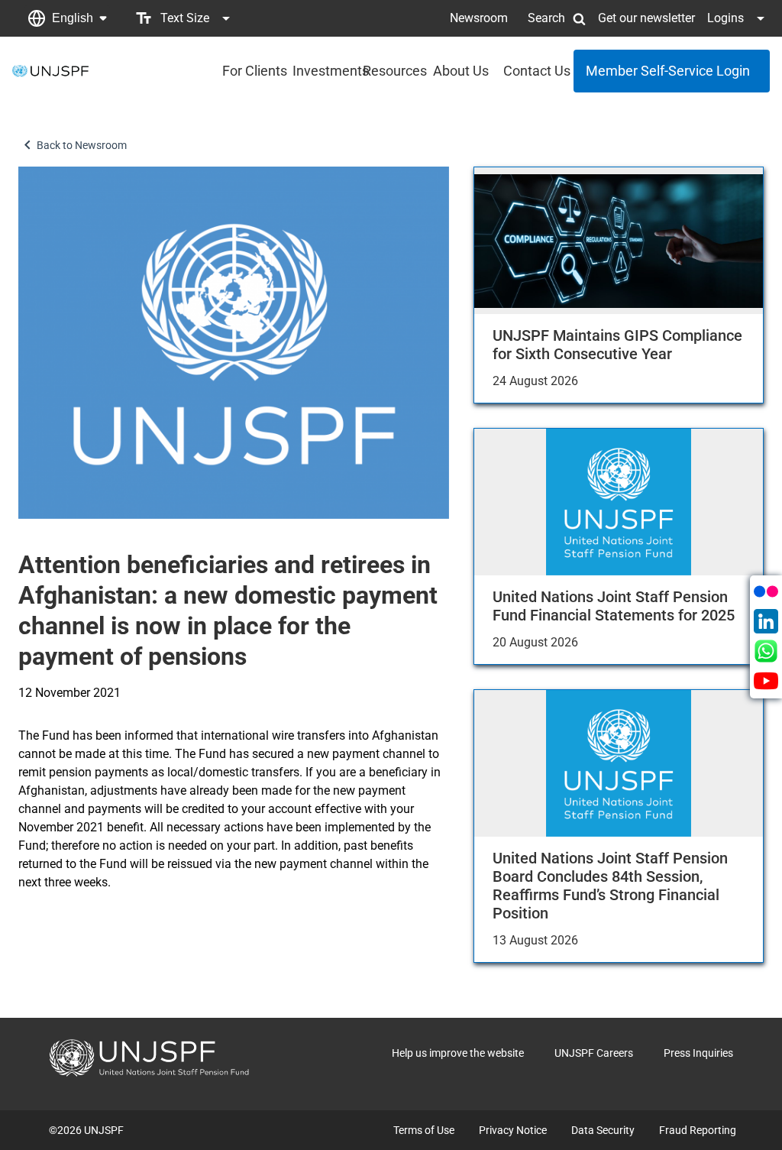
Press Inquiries (698, 1053)
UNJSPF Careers (593, 1053)
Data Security (603, 1130)
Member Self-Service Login (668, 71)
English (72, 17)
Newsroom (479, 18)
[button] (67, 18)
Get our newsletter (646, 18)
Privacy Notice (513, 1130)
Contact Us (533, 71)
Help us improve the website (458, 1053)
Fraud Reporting (697, 1130)
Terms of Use (423, 1130)
